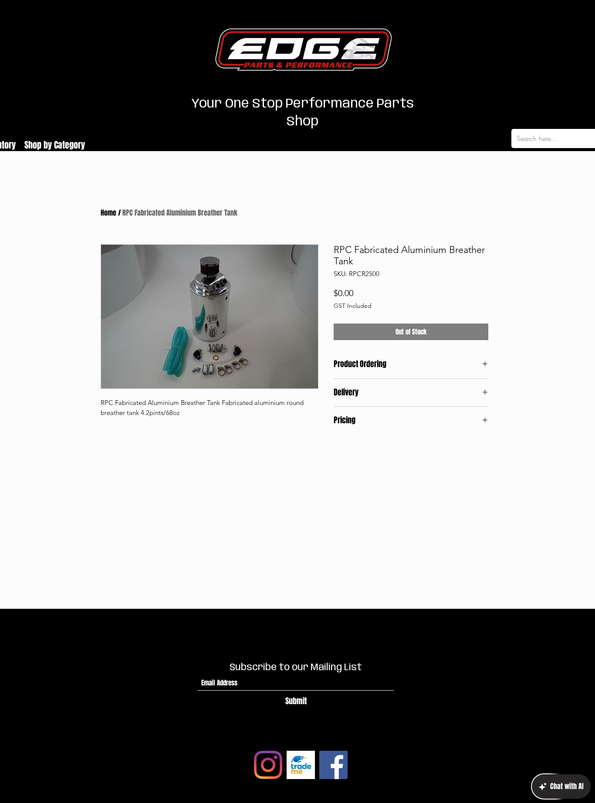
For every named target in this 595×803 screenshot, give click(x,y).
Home (108, 213)
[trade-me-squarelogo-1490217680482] (301, 765)
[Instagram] (268, 765)
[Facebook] (333, 765)
